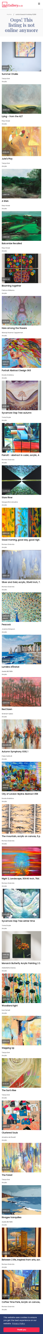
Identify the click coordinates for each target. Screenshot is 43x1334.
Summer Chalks (10, 74)
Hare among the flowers (14, 328)
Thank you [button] (21, 1329)
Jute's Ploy (7, 158)
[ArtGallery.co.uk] (17, 4)
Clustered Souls (10, 1132)
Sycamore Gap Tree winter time (18, 921)
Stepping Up (8, 1048)
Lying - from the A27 (12, 116)
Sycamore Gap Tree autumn (17, 412)
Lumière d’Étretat (10, 666)
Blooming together (11, 285)
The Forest (7, 1175)
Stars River (7, 497)
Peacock (6, 624)
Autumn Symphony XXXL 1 (15, 751)
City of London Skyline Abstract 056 (20, 793)
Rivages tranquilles (11, 1217)
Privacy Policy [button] (18, 1323)
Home (9, 14)
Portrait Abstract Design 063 (16, 370)
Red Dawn (7, 709)
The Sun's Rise (9, 1090)
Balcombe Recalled (12, 243)
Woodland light (10, 1005)
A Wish (5, 201)
